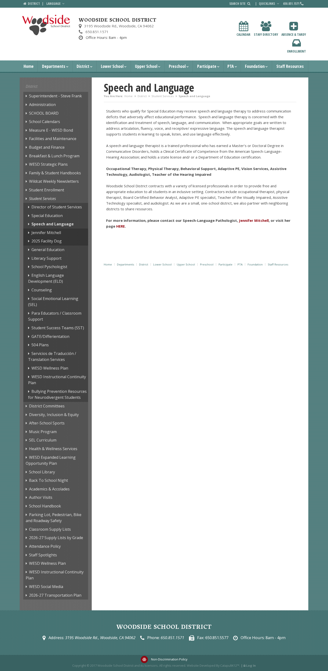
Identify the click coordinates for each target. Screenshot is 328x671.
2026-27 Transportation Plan (55, 595)
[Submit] (249, 3)
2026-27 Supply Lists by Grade (56, 537)
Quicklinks (267, 3)
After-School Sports (47, 423)
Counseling (41, 290)
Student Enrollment (46, 190)
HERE (120, 226)
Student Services (163, 96)
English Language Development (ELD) (46, 278)
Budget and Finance (47, 147)
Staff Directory (266, 34)
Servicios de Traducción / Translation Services (52, 356)
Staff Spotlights (43, 555)
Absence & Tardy (293, 34)
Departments (53, 66)
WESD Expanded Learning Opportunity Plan (51, 460)
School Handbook (45, 506)
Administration (42, 104)
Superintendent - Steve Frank (55, 96)
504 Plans (40, 344)
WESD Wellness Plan (49, 368)
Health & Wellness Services (53, 448)
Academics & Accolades (49, 489)
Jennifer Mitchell (46, 232)
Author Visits (40, 497)
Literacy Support (46, 258)
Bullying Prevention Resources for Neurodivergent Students (57, 394)
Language (53, 3)
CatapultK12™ (229, 665)
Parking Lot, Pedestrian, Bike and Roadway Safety (53, 518)
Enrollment (296, 51)
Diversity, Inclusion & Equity (54, 414)
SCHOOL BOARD (44, 113)
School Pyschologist (49, 266)
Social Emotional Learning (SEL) (53, 301)
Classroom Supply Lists (50, 529)
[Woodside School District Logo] (46, 25)
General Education (47, 249)
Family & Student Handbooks (55, 173)
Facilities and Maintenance (52, 138)
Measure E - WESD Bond (51, 130)
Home (29, 66)
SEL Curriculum (42, 440)
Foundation (255, 66)
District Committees (47, 406)
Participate (206, 66)
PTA (230, 66)
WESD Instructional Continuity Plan (57, 380)
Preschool (177, 66)
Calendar (243, 34)
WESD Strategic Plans (48, 164)
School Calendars (44, 121)
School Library (42, 472)
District (83, 66)
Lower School (112, 66)
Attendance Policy (45, 546)
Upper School (146, 66)
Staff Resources (290, 66)
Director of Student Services (56, 207)
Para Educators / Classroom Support (54, 316)
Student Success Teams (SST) (57, 327)
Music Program (43, 431)
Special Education (47, 215)
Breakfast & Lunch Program (54, 156)
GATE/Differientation (50, 336)
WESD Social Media (46, 586)
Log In (251, 665)
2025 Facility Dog (46, 241)
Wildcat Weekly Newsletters (54, 181)
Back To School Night (48, 480)
